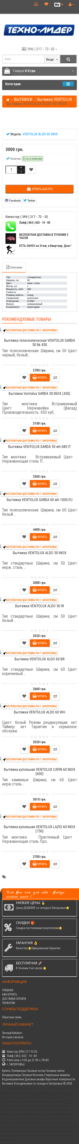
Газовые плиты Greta (59, 1122)
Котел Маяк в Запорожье (30, 1122)
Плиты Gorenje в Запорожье (32, 1118)
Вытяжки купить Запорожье (40, 1114)
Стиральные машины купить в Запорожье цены (39, 1105)
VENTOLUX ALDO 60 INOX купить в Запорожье (34, 879)
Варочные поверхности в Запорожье (38, 1131)
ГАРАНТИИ (8, 1003)
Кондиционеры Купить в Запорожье (22, 1110)
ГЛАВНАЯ (7, 990)
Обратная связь (12, 1017)
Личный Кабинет (12, 1033)
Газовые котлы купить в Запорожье (22, 1093)
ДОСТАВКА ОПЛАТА (14, 998)
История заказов (12, 1037)
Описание (16, 267)
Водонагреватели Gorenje (16, 1127)
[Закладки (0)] (46, 4)
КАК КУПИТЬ (9, 994)
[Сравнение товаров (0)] (36, 4)
